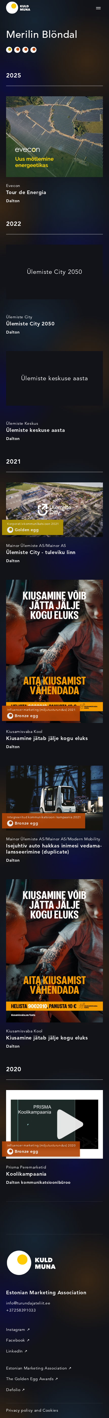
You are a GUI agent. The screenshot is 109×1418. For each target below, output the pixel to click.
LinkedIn (14, 1351)
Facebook (15, 1340)
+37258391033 (21, 1310)
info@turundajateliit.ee (28, 1303)
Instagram (15, 1329)
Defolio (13, 1389)
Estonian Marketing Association (36, 1368)
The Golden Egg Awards (29, 1378)
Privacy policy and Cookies (32, 1410)
